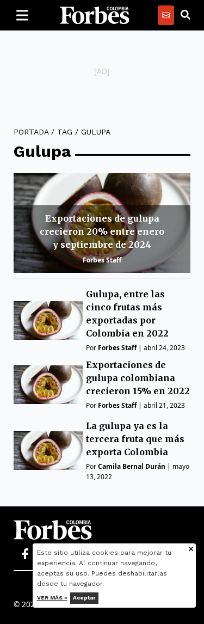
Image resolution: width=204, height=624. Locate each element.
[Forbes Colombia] (94, 15)
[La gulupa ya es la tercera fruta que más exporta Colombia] (48, 450)
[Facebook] (25, 554)
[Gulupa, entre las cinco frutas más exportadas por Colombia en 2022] (48, 320)
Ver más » (52, 598)
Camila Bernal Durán (131, 466)
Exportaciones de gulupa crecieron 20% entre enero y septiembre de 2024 (102, 231)
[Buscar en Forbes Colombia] (185, 15)
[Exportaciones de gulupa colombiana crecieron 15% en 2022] (48, 384)
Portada (31, 131)
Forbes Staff (102, 260)
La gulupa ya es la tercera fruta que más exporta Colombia (135, 438)
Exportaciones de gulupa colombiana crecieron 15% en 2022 (138, 377)
